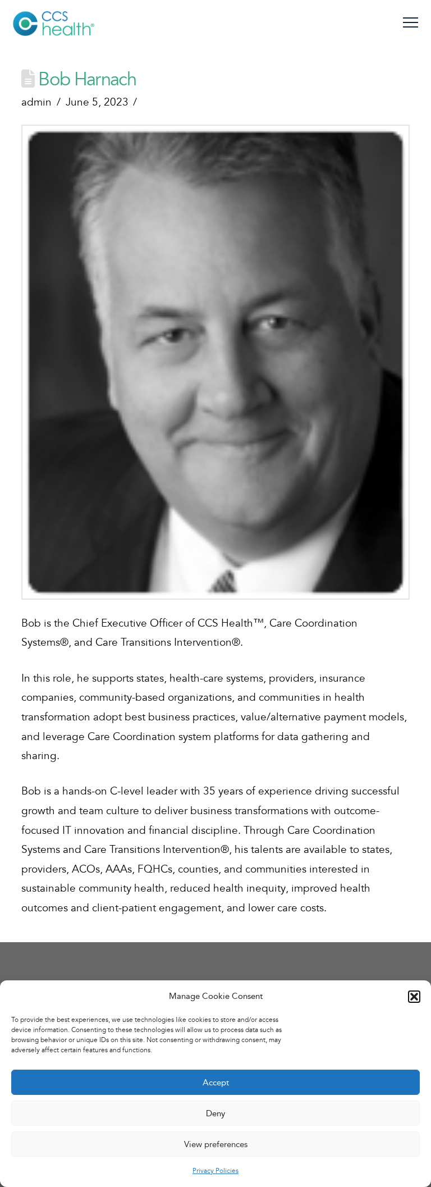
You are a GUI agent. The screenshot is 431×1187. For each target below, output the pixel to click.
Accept (216, 1083)
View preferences (215, 1144)
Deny (215, 1113)
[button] (414, 996)
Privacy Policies (215, 1171)
